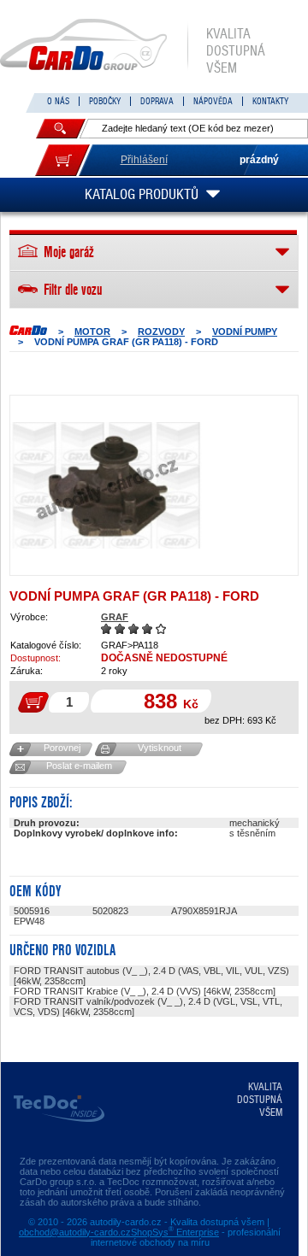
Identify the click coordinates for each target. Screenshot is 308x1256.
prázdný (259, 160)
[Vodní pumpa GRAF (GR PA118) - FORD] (106, 485)
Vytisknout (159, 747)
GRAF (114, 617)
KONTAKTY (270, 101)
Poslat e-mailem (79, 765)
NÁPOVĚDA (213, 101)
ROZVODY (161, 331)
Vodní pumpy (244, 331)
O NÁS (58, 101)
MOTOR (92, 331)
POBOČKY (105, 101)
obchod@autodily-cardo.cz (75, 1232)
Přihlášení (144, 160)
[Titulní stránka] (28, 330)
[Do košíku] (62, 160)
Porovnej (62, 747)
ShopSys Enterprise (175, 1232)
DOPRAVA (157, 101)
